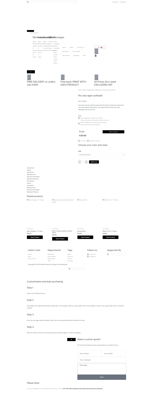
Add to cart (94, 162)
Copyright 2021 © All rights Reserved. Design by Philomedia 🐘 (48, 264)
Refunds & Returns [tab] (33, 179)
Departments (90, 90)
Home (64, 47)
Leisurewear (76, 51)
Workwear (65, 51)
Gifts (84, 55)
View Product (34, 237)
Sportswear (66, 55)
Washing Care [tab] (31, 174)
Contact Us (80, 47)
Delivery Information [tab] (33, 176)
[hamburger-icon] (30, 31)
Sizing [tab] (29, 170)
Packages (76, 55)
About (71, 47)
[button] (95, 55)
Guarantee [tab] (30, 172)
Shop (84, 90)
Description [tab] (30, 168)
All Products (35, 33)
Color (79, 151)
